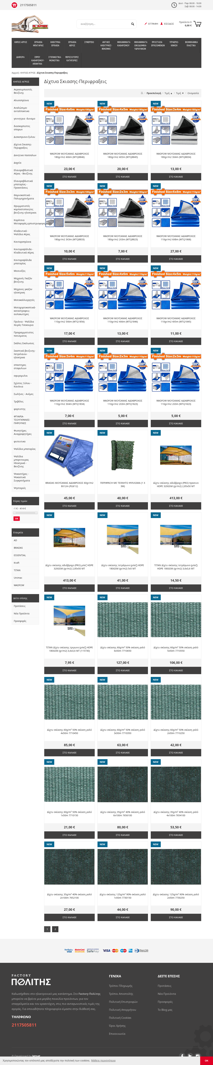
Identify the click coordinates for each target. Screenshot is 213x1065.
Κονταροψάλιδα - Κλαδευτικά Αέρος (24, 251)
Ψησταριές (20, 488)
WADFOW (19, 585)
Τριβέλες (18, 401)
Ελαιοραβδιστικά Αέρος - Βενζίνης (23, 172)
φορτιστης (19, 409)
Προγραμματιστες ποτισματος (24, 334)
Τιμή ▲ (169, 93)
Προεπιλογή (154, 93)
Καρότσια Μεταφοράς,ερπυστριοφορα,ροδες (26, 221)
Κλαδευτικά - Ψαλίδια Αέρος (22, 232)
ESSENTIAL (20, 555)
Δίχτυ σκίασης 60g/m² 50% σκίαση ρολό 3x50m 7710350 (122, 731)
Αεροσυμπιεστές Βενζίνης (23, 91)
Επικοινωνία (117, 1034)
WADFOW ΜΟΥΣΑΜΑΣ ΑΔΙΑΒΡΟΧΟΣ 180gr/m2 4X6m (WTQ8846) (69, 155)
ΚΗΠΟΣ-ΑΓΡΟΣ (20, 42)
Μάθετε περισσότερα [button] (103, 1060)
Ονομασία (193, 93)
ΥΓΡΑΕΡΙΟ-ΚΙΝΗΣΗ (174, 44)
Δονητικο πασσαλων (25, 155)
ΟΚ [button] (206, 1060)
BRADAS (18, 547)
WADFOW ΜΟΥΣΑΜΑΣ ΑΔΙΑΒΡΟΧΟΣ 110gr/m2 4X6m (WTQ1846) (122, 320)
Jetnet (36, 1056)
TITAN (17, 570)
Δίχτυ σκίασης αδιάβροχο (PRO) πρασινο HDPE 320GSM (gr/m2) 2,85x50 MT (176, 484)
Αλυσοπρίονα (21, 100)
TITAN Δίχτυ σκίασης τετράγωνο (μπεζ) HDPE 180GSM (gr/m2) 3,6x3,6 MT (176, 567)
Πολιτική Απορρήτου (122, 1010)
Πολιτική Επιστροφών (123, 1002)
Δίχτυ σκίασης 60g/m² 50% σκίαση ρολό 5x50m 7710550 (176, 649)
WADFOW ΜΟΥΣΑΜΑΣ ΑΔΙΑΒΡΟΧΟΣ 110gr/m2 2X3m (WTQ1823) (122, 402)
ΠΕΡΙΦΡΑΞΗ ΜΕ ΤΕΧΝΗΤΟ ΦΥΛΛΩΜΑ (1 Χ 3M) (122, 484)
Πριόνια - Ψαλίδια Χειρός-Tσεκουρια (24, 323)
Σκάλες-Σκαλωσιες (24, 343)
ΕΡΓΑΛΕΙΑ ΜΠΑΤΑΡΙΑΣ (38, 44)
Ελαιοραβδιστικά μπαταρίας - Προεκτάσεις (23, 184)
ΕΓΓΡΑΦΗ (152, 23)
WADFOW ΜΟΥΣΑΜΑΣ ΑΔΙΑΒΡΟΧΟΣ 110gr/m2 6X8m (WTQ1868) (176, 237)
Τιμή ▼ (180, 93)
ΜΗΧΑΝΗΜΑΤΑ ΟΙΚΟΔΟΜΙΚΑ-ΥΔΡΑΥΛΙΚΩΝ (140, 45)
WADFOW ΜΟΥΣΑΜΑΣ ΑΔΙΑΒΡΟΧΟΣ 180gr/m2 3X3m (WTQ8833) (69, 237)
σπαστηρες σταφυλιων (20, 366)
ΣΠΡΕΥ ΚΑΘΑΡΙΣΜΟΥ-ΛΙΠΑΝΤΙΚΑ (37, 60)
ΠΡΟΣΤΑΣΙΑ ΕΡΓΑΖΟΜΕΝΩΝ (158, 44)
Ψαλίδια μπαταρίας (25, 448)
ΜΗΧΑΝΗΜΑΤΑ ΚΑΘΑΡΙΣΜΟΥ (123, 44)
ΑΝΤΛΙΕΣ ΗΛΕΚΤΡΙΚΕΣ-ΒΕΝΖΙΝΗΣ (106, 45)
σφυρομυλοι (21, 375)
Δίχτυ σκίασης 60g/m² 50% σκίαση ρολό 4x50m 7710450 (69, 731)
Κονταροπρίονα (22, 241)
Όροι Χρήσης (117, 1026)
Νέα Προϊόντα (21, 613)
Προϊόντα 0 (185, 23)
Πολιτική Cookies (120, 1018)
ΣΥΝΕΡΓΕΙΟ (89, 42)
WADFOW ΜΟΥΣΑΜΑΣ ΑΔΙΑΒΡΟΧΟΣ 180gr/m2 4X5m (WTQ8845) (122, 155)
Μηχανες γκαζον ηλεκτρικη (23, 291)
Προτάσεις (19, 606)
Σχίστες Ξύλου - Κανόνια (22, 385)
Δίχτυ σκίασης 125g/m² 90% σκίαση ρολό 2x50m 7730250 (176, 896)
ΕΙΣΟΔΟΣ (168, 23)
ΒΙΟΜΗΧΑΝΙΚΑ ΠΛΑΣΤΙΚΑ (191, 44)
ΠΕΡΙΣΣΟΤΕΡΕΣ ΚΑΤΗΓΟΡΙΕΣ (72, 59)
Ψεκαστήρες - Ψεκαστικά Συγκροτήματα (22, 477)
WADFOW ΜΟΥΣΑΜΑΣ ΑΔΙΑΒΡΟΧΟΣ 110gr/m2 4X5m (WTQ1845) (176, 320)
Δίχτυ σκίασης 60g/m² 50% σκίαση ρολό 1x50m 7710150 (69, 813)
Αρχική (15, 72)
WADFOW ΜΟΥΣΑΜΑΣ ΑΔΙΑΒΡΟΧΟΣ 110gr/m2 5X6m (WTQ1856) (69, 320)
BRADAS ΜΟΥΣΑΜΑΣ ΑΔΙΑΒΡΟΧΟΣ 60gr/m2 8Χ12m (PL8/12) (69, 484)
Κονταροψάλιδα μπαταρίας (23, 261)
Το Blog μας (165, 1010)
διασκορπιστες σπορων (22, 127)
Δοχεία (17, 162)
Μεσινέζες (19, 270)
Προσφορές (20, 621)
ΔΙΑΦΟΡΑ (20, 57)
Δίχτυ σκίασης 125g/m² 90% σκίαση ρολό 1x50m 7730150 (123, 896)
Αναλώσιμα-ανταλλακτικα (21, 109)
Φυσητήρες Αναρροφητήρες (23, 432)
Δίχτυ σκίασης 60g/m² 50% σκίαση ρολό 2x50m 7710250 (176, 731)
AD (15, 540)
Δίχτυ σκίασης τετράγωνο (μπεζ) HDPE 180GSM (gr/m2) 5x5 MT (122, 567)
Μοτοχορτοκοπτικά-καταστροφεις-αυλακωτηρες (25, 311)
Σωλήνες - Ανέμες (23, 394)
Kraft (16, 562)
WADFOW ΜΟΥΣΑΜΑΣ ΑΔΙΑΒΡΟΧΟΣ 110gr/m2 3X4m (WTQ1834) (69, 402)
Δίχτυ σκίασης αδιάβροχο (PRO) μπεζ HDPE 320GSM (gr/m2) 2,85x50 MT (69, 567)
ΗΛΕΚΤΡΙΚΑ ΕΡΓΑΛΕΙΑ (55, 44)
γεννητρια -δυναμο (24, 118)
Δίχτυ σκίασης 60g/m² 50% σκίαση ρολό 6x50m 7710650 (122, 649)
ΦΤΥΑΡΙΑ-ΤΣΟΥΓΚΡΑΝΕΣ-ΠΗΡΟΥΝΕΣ (22, 420)
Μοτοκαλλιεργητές (24, 300)
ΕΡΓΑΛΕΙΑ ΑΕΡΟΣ (72, 44)
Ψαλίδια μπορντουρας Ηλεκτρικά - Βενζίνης (21, 461)
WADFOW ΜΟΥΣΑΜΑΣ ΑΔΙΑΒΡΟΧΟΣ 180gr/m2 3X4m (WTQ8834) (176, 155)
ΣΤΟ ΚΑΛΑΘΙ (69, 176)
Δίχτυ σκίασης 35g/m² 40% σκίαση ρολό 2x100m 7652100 (69, 896)
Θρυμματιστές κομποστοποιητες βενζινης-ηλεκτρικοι (25, 209)
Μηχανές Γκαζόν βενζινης (23, 280)
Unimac (18, 577)
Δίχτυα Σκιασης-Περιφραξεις (23, 146)
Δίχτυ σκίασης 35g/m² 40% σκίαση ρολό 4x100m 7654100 (176, 813)
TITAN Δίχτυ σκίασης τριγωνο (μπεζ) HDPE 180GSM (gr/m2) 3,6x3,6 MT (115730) (69, 649)
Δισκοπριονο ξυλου (24, 136)
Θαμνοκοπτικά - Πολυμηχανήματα (24, 197)
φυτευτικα (19, 441)
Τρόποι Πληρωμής (120, 986)
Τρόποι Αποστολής (121, 994)
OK (16, 518)
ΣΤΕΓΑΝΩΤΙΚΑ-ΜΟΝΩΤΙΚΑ (54, 59)
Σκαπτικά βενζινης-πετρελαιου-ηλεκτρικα (24, 354)
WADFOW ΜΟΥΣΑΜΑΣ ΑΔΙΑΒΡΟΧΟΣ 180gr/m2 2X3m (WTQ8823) (122, 237)
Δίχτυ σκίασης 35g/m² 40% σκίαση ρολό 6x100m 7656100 (122, 813)
